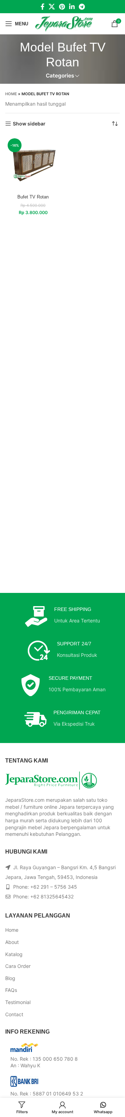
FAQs (11, 990)
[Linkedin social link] (72, 6)
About (12, 942)
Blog (10, 978)
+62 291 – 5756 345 (53, 887)
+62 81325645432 (52, 896)
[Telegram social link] (82, 6)
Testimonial (18, 1002)
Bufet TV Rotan (33, 197)
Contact (14, 1014)
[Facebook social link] (43, 6)
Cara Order (18, 966)
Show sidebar (29, 124)
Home (11, 93)
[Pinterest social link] (62, 6)
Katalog (14, 954)
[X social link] (52, 6)
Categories (60, 75)
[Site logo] (64, 23)
